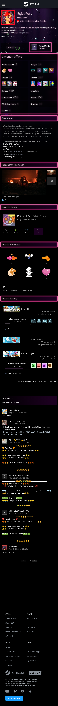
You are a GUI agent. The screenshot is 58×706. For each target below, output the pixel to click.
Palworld (25, 309)
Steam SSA (9, 623)
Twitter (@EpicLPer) (48, 28)
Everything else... (10, 157)
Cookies (8, 660)
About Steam (10, 618)
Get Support (32, 656)
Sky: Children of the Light (32, 339)
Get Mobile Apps (14, 698)
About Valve (32, 618)
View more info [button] (7, 36)
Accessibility (10, 652)
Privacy (8, 647)
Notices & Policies (12, 656)
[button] (13, 47)
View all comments (10, 402)
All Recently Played (30, 381)
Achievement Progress (17, 319)
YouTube (6, 149)
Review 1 (12, 329)
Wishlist (44, 381)
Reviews (53, 381)
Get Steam (31, 647)
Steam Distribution (13, 632)
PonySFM (14, 32)
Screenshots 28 (14, 373)
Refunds (8, 665)
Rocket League (27, 353)
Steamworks (10, 627)
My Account (32, 660)
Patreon (6, 154)
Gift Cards (9, 636)
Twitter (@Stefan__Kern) (13, 30)
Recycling (30, 632)
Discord (6, 151)
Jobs (28, 623)
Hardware (31, 627)
